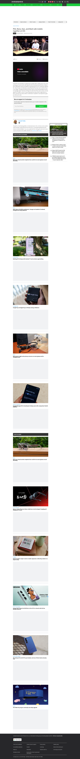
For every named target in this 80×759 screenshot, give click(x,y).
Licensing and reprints (57, 749)
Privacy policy (42, 744)
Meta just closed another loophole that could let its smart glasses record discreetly (59, 133)
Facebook (34, 130)
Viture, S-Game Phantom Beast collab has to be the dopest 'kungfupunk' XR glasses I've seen (59, 139)
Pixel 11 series (32, 22)
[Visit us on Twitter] (47, 1)
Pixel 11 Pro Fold (51, 22)
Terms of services (28, 109)
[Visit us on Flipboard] (52, 1)
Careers (28, 747)
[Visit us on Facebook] (45, 1)
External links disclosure (58, 747)
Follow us (39, 59)
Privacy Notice (16, 110)
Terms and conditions (17, 744)
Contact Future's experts (31, 744)
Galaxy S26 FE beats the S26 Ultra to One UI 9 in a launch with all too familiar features (58, 151)
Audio (60, 4)
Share (16, 59)
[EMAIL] (20, 123)
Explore (17, 4)
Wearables (28, 4)
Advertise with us (43, 749)
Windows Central (16, 752)
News (14, 33)
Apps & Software (46, 4)
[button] (66, 1)
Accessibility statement (17, 747)
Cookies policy (56, 744)
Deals (64, 4)
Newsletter (46, 59)
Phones (22, 4)
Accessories (54, 4)
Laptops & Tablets (37, 4)
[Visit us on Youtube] (49, 1)
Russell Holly (20, 33)
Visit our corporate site (57, 735)
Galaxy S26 (60, 22)
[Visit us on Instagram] (50, 1)
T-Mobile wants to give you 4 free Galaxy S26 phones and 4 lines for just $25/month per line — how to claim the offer (59, 158)
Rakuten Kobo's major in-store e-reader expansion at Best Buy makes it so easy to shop (59, 146)
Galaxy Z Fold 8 (42, 22)
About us (15, 749)
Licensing (42, 747)
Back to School (23, 22)
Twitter (40, 130)
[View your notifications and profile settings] (62, 2)
